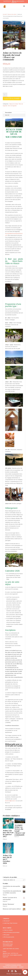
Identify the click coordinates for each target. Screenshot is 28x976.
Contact (21, 967)
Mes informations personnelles (11, 932)
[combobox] (14, 880)
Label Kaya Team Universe (10, 923)
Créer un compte (8, 930)
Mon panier (6, 934)
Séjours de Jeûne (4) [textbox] (14, 880)
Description (8, 112)
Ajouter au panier (11, 98)
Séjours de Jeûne (12, 14)
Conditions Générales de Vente (13, 965)
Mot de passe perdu (9, 937)
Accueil (4, 14)
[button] (22, 22)
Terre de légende (12, 105)
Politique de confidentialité (10, 967)
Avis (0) (7, 115)
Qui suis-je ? (7, 920)
